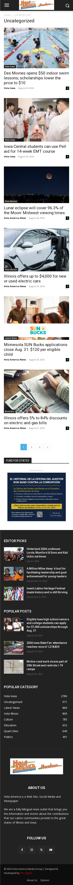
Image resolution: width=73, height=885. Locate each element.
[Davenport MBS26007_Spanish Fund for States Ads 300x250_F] (36, 520)
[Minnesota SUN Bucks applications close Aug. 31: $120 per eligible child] (36, 318)
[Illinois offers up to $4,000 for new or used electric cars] (36, 249)
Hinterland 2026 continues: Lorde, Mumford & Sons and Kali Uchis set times (47, 552)
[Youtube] (51, 849)
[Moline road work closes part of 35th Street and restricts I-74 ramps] (14, 666)
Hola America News (15, 217)
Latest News (11, 338)
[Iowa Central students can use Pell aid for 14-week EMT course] (36, 119)
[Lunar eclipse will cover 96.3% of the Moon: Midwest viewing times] (36, 184)
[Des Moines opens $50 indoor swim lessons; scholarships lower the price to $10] (36, 48)
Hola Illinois (11, 201)
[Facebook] (22, 849)
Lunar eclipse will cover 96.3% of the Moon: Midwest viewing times (34, 210)
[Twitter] (41, 849)
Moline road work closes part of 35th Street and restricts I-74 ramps (47, 665)
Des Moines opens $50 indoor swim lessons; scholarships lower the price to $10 (36, 78)
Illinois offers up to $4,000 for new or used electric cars (35, 278)
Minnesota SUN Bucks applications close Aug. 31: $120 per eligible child (35, 349)
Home (7, 15)
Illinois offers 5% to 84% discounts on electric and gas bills (35, 420)
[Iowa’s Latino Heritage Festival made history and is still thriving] (14, 593)
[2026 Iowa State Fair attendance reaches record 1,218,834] (14, 648)
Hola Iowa (10, 66)
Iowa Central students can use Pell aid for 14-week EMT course (35, 149)
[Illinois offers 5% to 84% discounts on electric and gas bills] (36, 391)
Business (9, 411)
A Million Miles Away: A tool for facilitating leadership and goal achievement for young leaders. (47, 572)
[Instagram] (31, 849)
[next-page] (47, 447)
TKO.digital (26, 873)
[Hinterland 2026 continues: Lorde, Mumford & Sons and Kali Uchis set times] (14, 554)
